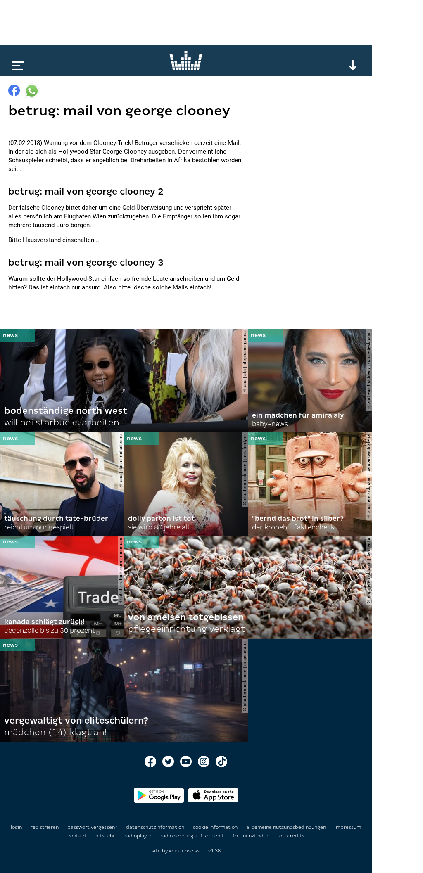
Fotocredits (290, 836)
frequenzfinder (251, 836)
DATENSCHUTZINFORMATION (155, 827)
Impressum (348, 827)
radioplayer (138, 836)
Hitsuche (106, 836)
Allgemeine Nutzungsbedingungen (286, 827)
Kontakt (77, 836)
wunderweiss (184, 851)
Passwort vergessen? (92, 827)
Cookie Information (216, 827)
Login (16, 827)
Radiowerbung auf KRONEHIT (192, 836)
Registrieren (45, 827)
